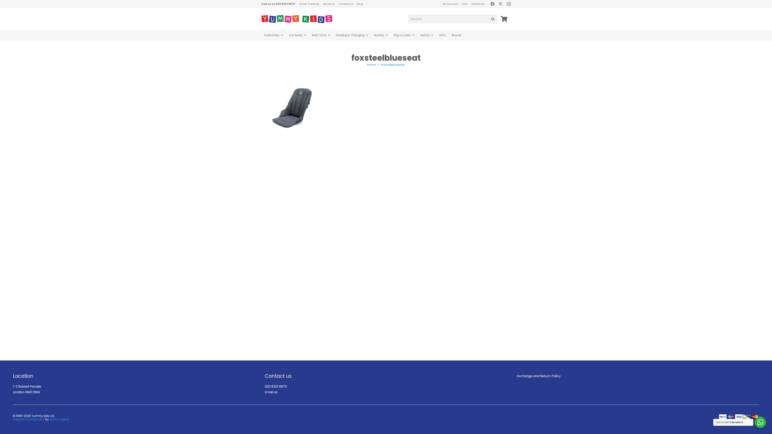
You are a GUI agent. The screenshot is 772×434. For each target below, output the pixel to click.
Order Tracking (309, 4)
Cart (464, 4)
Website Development (28, 419)
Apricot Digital (59, 419)
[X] (501, 4)
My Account (450, 4)
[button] (282, 35)
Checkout (477, 4)
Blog (360, 4)
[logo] (296, 19)
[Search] (492, 19)
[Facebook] (493, 4)
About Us (329, 4)
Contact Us (346, 4)
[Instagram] (509, 4)
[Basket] (504, 19)
